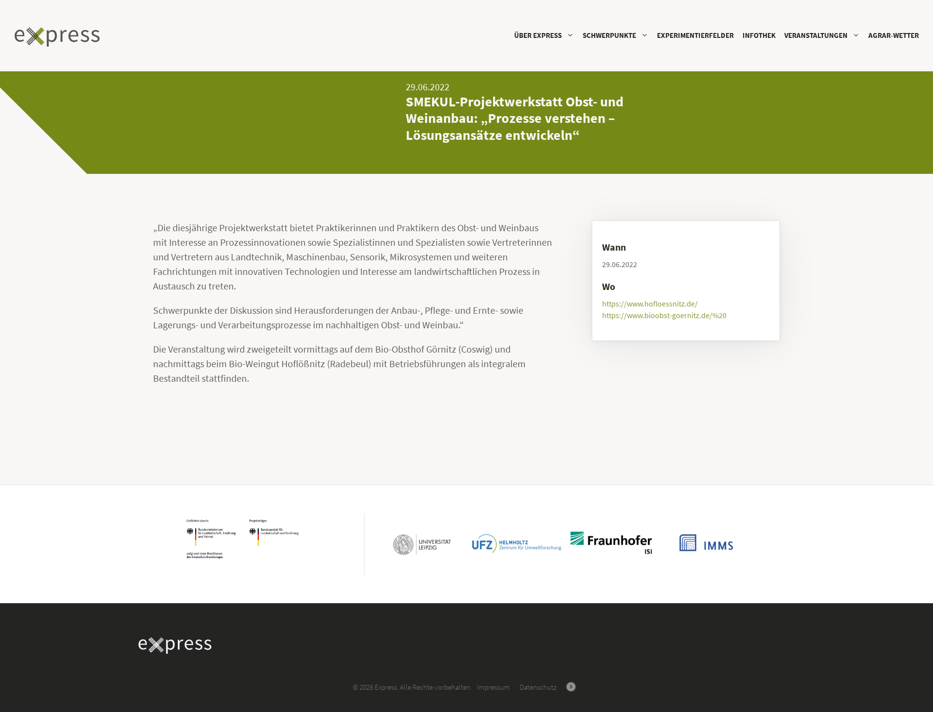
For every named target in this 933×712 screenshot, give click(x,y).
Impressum (493, 687)
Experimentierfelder (695, 35)
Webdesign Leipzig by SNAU (571, 687)
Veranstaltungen (815, 35)
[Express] (59, 36)
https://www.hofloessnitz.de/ (650, 303)
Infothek (759, 35)
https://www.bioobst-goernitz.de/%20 (664, 315)
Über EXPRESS (538, 35)
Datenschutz (537, 687)
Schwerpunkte (609, 35)
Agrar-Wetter (893, 35)
